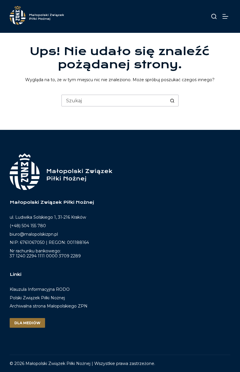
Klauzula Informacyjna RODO (40, 289)
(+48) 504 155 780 (28, 225)
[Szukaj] (214, 16)
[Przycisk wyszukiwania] (172, 100)
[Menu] (226, 16)
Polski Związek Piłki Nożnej (37, 297)
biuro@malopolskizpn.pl (34, 234)
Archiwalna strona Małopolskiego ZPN (49, 306)
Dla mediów (27, 323)
